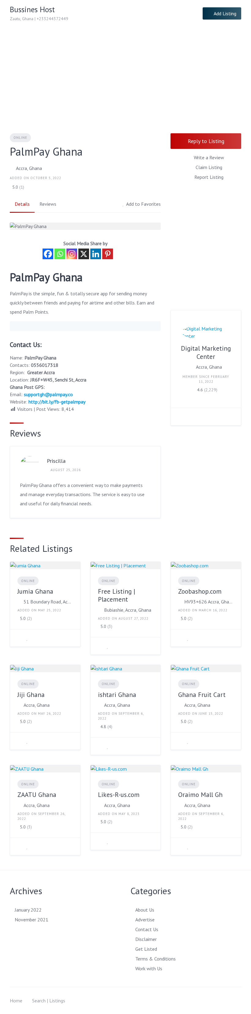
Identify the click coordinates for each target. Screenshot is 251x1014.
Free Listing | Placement (116, 595)
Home (16, 1000)
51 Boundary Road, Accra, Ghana (48, 602)
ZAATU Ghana (36, 795)
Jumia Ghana (35, 591)
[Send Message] (180, 416)
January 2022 (28, 910)
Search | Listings (48, 1000)
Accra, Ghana (29, 168)
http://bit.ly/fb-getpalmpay (56, 402)
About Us (144, 910)
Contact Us (146, 929)
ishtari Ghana (117, 695)
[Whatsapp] (59, 254)
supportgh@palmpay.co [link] (48, 394)
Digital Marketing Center (206, 352)
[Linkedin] (95, 254)
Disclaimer (146, 939)
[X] (83, 254)
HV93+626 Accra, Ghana (209, 602)
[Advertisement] (125, 73)
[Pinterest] (107, 254)
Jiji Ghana (31, 695)
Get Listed (146, 949)
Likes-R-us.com (119, 795)
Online (20, 137)
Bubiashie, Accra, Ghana (127, 610)
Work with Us (148, 968)
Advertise (145, 919)
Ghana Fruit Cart (202, 695)
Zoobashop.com (200, 591)
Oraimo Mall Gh (200, 795)
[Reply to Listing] (19, 638)
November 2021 (31, 919)
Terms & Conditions (155, 959)
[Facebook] (48, 254)
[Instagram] (71, 254)
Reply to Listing (206, 141)
